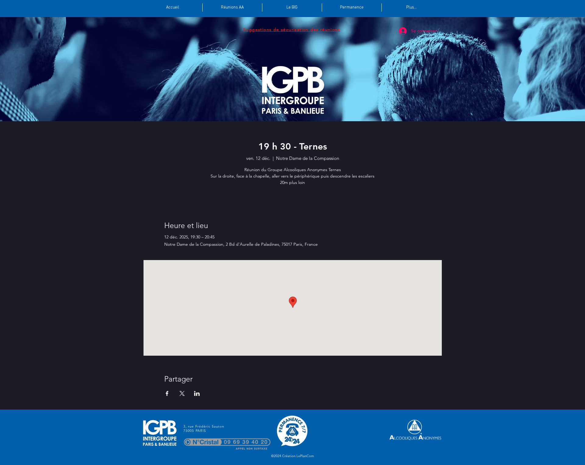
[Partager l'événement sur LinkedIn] (197, 393)
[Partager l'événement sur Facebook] (167, 393)
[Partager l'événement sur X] (182, 393)
